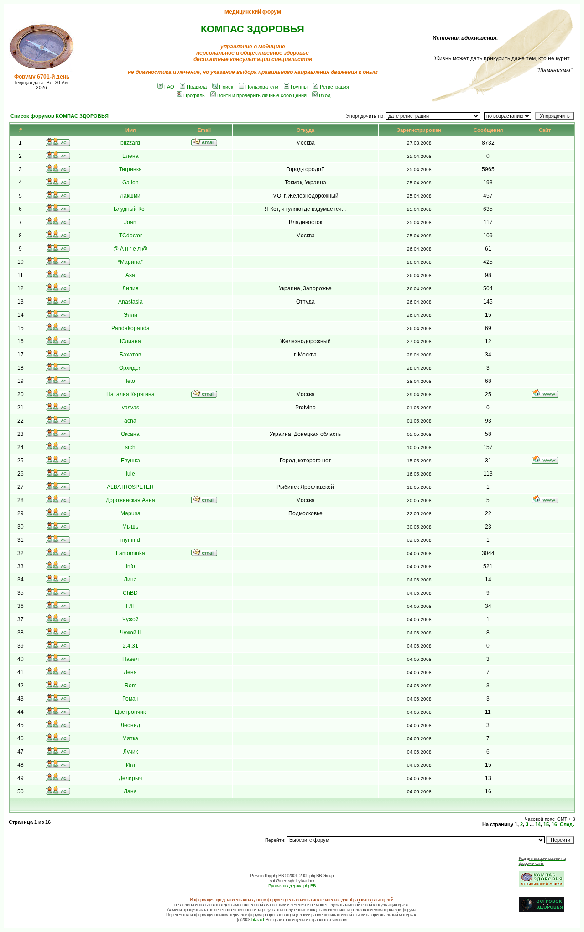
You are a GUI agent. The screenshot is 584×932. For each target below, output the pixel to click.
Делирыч (130, 778)
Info (130, 566)
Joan (130, 222)
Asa (130, 275)
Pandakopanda (130, 328)
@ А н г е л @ (130, 249)
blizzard (130, 143)
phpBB (277, 875)
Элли (130, 315)
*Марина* (130, 262)
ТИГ (130, 606)
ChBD (130, 593)
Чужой (130, 619)
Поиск (226, 86)
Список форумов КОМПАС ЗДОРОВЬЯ (59, 116)
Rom (130, 685)
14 (538, 824)
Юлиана (130, 341)
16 (554, 824)
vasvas (130, 407)
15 (546, 824)
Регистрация (334, 86)
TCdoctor (130, 235)
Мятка (130, 738)
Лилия (130, 288)
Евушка (130, 460)
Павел (130, 659)
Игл (130, 765)
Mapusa (130, 513)
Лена (130, 672)
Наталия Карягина (130, 394)
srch (130, 447)
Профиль (194, 95)
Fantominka (130, 553)
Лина (130, 579)
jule (130, 474)
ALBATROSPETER (130, 487)
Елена (130, 156)
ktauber (307, 880)
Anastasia (130, 301)
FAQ (169, 86)
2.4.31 (130, 646)
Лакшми (130, 196)
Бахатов (130, 354)
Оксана (130, 434)
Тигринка (130, 169)
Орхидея (130, 368)
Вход (324, 95)
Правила (197, 86)
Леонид (130, 725)
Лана (130, 791)
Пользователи (261, 86)
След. (567, 824)
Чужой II (130, 632)
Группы (299, 86)
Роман (130, 699)
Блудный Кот (130, 209)
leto (130, 381)
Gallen (130, 182)
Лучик (130, 752)
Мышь (130, 527)
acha (130, 421)
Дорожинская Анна (130, 500)
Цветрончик (130, 712)
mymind (130, 540)
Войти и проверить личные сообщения (262, 95)
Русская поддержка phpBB (292, 885)
